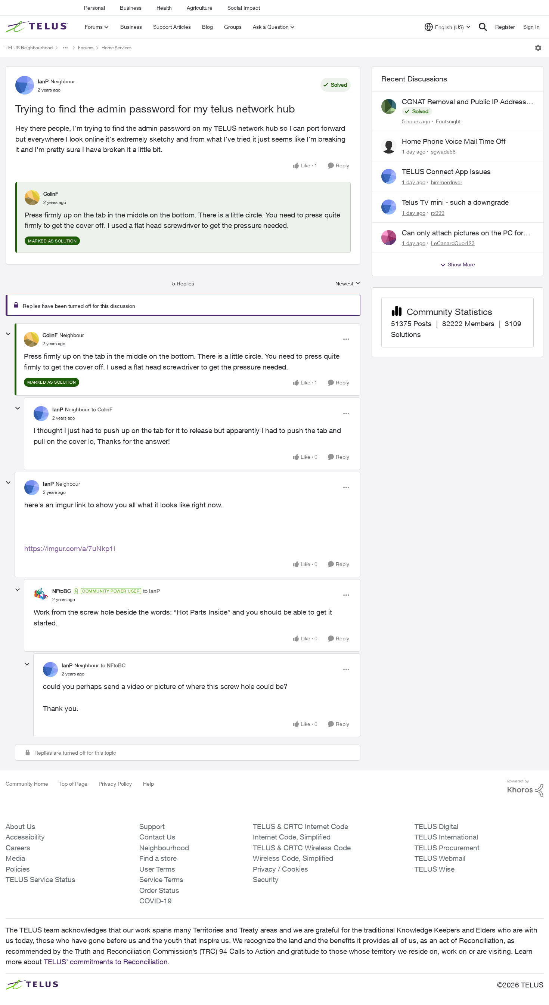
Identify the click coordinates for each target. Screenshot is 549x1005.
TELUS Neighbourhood (29, 47)
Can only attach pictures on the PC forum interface (467, 233)
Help (148, 783)
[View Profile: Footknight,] (388, 106)
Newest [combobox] (347, 283)
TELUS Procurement (447, 848)
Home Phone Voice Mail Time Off (454, 141)
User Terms (157, 869)
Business (131, 7)
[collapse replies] (8, 334)
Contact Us (157, 837)
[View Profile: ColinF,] (32, 197)
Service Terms (161, 879)
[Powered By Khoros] (525, 788)
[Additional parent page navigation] (65, 48)
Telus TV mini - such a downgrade (455, 202)
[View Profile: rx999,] (388, 207)
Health (164, 7)
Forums (85, 47)
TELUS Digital (436, 826)
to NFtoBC (113, 665)
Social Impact (243, 7)
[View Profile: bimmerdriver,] (388, 176)
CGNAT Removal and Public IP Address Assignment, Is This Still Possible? (464, 102)
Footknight (448, 121)
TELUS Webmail (440, 858)
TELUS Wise (435, 869)
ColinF (50, 194)
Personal (94, 7)
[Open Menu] (538, 48)
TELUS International (446, 837)
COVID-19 (155, 901)
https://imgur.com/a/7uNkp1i (69, 548)
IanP (43, 81)
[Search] (482, 26)
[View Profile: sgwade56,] (388, 146)
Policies (18, 869)
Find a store (158, 858)
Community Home (27, 783)
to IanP (151, 591)
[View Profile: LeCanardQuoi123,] (388, 237)
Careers (18, 848)
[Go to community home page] (38, 27)
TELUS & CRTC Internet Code (300, 826)
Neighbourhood (164, 848)
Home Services (116, 47)
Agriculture (200, 7)
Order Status (159, 890)
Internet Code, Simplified (292, 837)
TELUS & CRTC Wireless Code (302, 848)
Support (152, 826)
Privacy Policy (115, 783)
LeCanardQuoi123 (453, 243)
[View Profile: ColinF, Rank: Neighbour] (31, 339)
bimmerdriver (446, 182)
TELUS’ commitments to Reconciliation (106, 962)
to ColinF (102, 409)
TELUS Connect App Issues (446, 171)
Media (15, 858)
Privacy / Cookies (280, 869)
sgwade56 (443, 151)
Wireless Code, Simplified (293, 858)
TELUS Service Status (40, 879)
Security (266, 879)
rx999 (437, 213)
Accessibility (25, 837)
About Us (20, 826)
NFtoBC (61, 591)
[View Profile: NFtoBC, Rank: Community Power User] (41, 595)
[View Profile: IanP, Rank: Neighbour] (24, 85)
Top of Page (73, 783)
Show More (461, 264)
